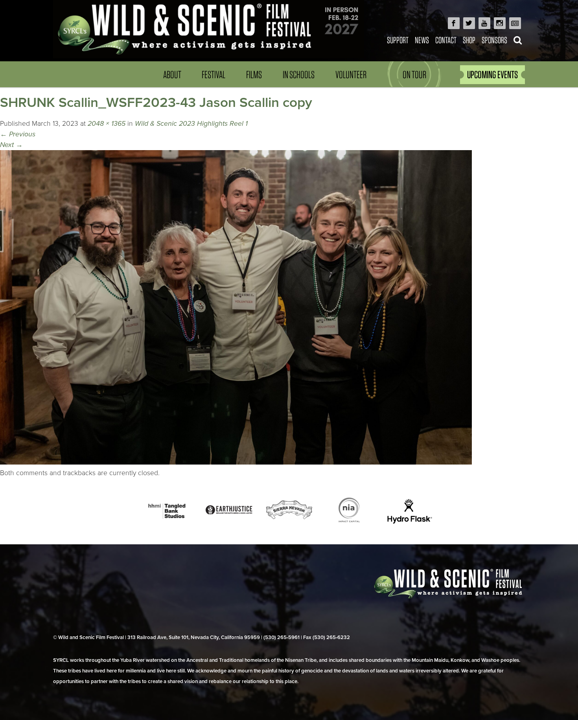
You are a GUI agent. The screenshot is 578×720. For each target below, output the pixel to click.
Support (398, 40)
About (172, 74)
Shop (469, 40)
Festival (213, 74)
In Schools (299, 74)
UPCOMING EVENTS (492, 74)
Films (254, 74)
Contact (446, 40)
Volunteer (350, 74)
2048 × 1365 (106, 123)
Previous (17, 134)
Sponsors (494, 40)
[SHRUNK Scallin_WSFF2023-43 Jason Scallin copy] (236, 462)
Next (11, 145)
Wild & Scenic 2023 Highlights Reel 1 (191, 123)
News (422, 40)
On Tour (414, 74)
